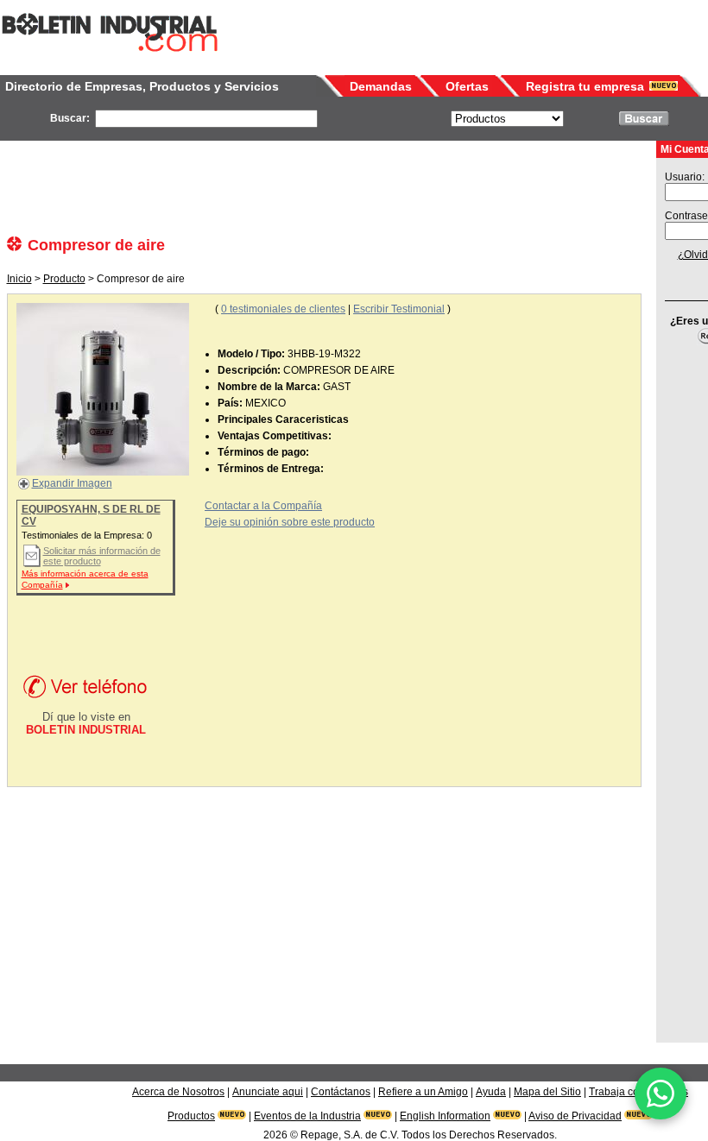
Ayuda (491, 1092)
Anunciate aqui (267, 1092)
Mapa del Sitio (547, 1092)
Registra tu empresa (585, 86)
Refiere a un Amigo (423, 1092)
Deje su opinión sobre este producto (290, 522)
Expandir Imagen (72, 483)
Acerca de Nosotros (178, 1092)
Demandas (381, 86)
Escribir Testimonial (399, 309)
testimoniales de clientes (283, 309)
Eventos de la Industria (307, 1116)
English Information (445, 1116)
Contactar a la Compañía (263, 506)
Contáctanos (340, 1092)
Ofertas (467, 86)
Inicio (19, 279)
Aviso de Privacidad (575, 1116)
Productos (191, 1116)
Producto (64, 279)
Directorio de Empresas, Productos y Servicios (142, 86)
